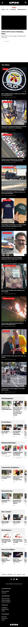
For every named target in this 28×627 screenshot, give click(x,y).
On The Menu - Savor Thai (6, 432)
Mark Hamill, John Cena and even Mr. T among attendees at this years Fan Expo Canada (18, 411)
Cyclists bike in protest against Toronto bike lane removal (13, 389)
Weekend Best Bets (22, 9)
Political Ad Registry (6, 601)
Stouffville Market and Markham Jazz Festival (18, 454)
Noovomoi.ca (4, 618)
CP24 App (4, 574)
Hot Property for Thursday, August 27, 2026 (6, 541)
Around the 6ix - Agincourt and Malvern (17, 502)
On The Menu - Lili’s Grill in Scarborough (17, 433)
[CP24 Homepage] (14, 3)
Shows (3, 9)
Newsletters (10, 574)
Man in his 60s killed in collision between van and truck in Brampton (13, 192)
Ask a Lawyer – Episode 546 (17, 522)
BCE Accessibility (5, 591)
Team (24, 574)
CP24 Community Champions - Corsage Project (17, 478)
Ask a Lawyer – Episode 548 (6, 522)
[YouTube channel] (17, 579)
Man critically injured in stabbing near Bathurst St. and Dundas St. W (13, 94)
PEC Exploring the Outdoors (6, 453)
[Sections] (2, 2)
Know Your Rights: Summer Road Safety (17, 560)
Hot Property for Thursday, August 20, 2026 (18, 541)
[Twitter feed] (11, 579)
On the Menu (13, 9)
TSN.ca (3, 610)
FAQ (14, 574)
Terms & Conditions (6, 600)
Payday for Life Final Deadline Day (6, 408)
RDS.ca (3, 619)
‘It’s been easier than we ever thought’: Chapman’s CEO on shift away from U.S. (12, 258)
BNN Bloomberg (5, 609)
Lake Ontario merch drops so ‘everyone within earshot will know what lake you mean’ (13, 225)
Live (7, 9)
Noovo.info (4, 616)
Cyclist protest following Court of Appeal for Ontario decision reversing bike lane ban (13, 160)
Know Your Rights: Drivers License (6, 560)
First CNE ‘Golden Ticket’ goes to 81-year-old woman (13, 356)
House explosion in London (6, 477)
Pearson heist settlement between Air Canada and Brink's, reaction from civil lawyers (13, 127)
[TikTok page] (14, 579)
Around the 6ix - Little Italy (6, 501)
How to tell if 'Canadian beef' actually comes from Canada (13, 291)
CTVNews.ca (4, 607)
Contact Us (19, 574)
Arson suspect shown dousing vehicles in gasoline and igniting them (12, 323)
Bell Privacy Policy (6, 598)
